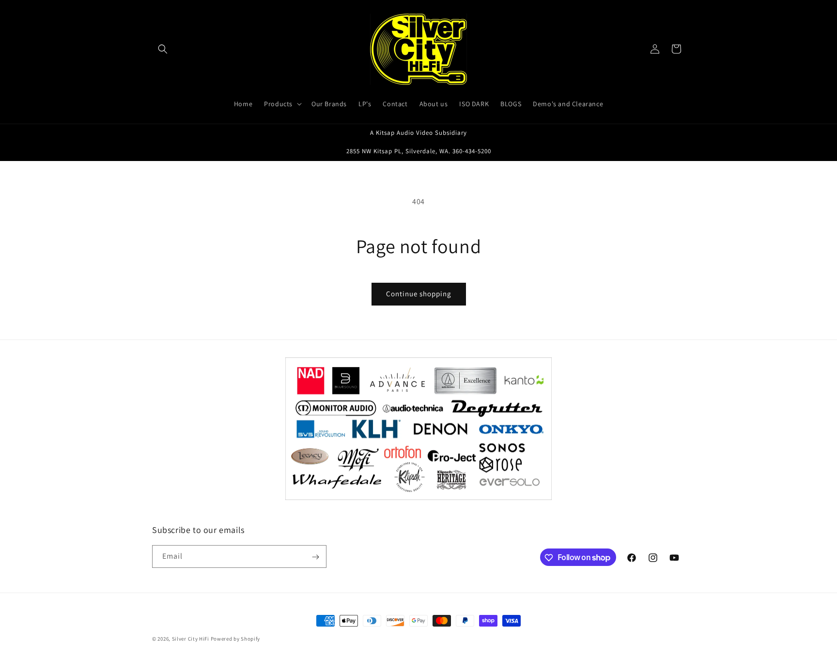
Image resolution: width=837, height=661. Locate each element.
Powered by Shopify (236, 638)
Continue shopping (418, 293)
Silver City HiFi (190, 638)
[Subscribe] (315, 557)
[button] (162, 49)
